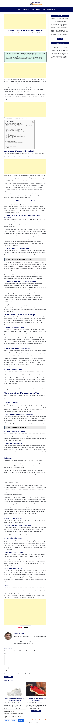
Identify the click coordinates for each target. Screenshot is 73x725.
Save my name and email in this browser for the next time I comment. (21, 673)
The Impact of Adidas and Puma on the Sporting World (16, 134)
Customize (7, 720)
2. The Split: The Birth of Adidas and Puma (15, 126)
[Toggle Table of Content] (32, 122)
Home (19, 9)
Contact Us (51, 719)
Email (5, 670)
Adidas (25, 32)
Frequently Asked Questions (11, 141)
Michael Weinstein (19, 32)
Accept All (21, 720)
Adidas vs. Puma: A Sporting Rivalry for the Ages (14, 129)
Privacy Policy (45, 719)
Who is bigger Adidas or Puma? (13, 146)
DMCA (39, 719)
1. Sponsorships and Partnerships (13, 130)
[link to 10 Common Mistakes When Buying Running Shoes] (36, 689)
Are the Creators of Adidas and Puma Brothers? (14, 124)
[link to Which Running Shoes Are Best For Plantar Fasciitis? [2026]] (14, 689)
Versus (32, 9)
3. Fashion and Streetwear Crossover (14, 137)
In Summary (8, 140)
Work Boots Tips (51, 9)
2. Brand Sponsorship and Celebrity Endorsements (16, 136)
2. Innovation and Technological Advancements (16, 131)
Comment (7, 653)
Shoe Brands (26, 9)
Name (6, 667)
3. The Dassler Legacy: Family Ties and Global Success (17, 128)
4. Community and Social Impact (13, 138)
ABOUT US (60, 38)
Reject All (14, 720)
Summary (7, 147)
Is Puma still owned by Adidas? (13, 143)
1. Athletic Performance (12, 135)
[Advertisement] (25, 21)
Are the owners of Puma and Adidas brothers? (14, 123)
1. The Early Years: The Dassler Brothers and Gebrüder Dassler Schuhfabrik (20, 125)
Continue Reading (36, 710)
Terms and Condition (32, 719)
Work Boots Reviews (40, 9)
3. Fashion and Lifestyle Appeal (13, 132)
